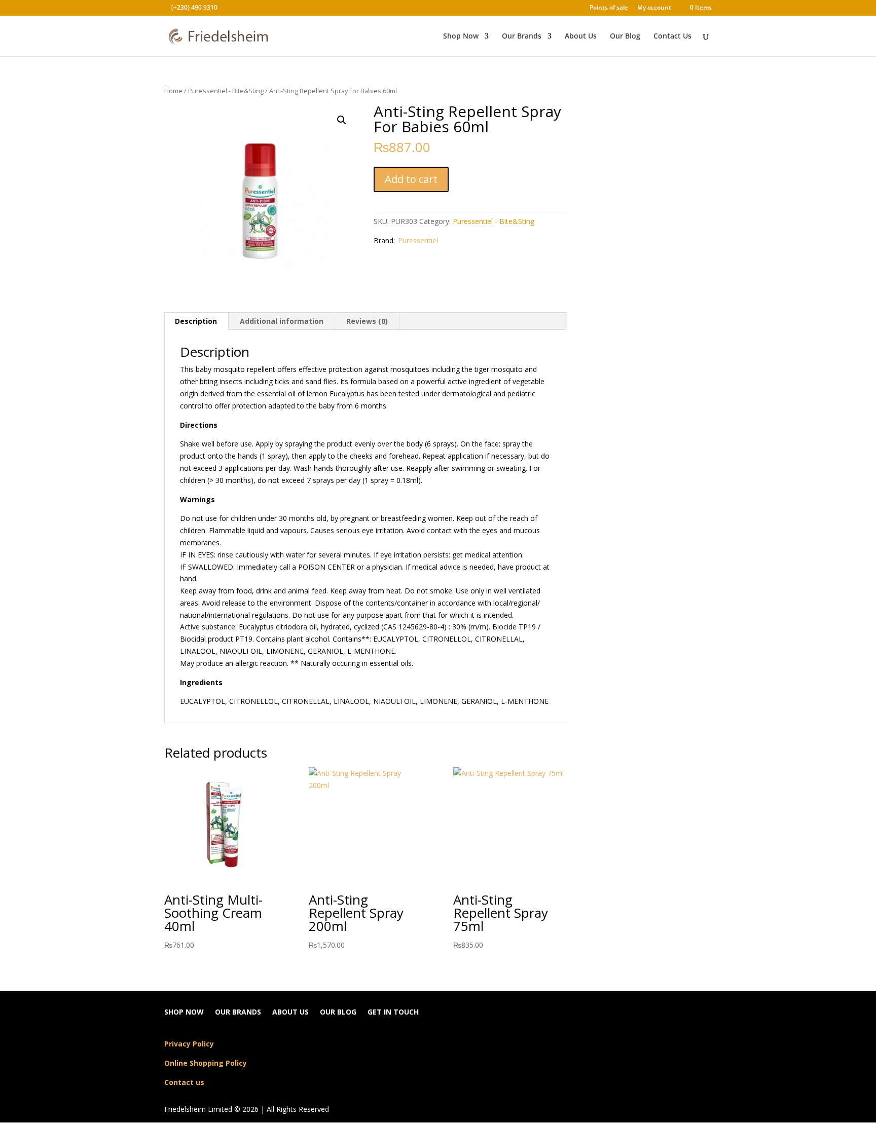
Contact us (184, 1082)
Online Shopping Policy (205, 1063)
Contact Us (672, 36)
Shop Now (461, 36)
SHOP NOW (184, 1012)
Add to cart (411, 179)
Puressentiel (418, 240)
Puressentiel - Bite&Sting (226, 90)
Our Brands (521, 36)
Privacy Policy (189, 1044)
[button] (342, 120)
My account (654, 8)
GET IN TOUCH (393, 1012)
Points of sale (609, 8)
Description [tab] (196, 321)
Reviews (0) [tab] (367, 321)
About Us (581, 36)
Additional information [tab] (281, 321)
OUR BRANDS (238, 1012)
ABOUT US (290, 1012)
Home (173, 90)
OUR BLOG (338, 1012)
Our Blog (625, 36)
